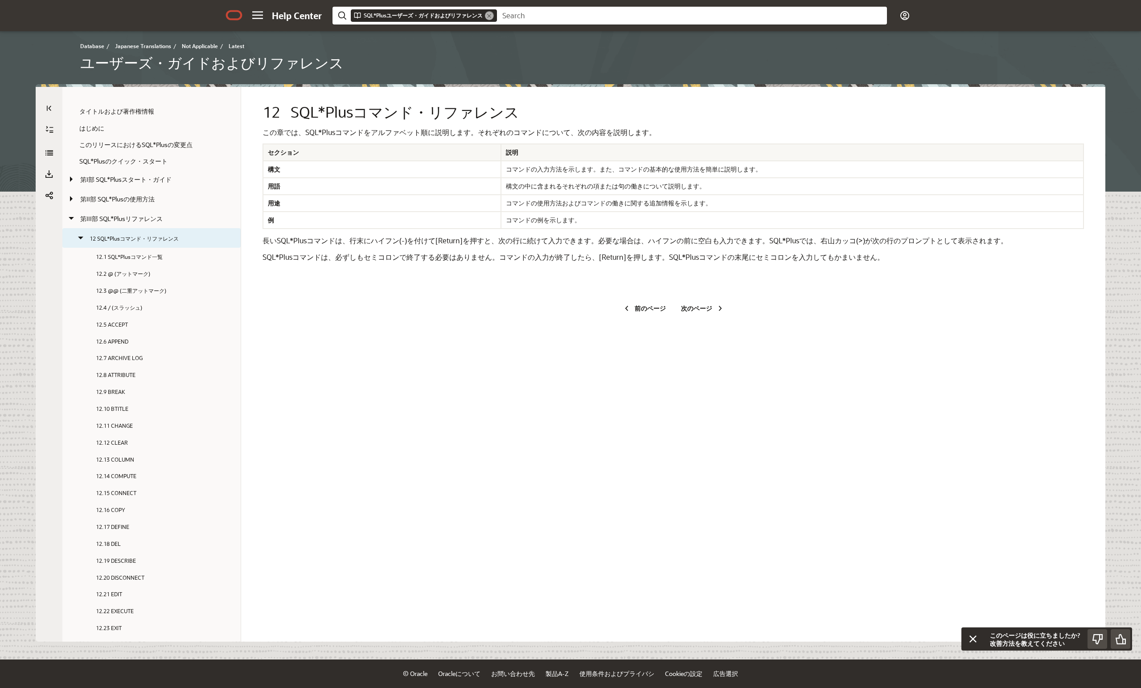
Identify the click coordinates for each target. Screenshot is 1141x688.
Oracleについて (459, 673)
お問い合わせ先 (513, 673)
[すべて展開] (49, 130)
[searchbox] (692, 15)
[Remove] (489, 15)
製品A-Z (557, 673)
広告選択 (725, 673)
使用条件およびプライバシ (616, 673)
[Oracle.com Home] (234, 15)
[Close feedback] (973, 639)
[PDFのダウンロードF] (49, 174)
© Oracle (415, 673)
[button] (257, 15)
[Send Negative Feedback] (1097, 639)
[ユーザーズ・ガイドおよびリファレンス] (49, 153)
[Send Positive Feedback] (1120, 639)
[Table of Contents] (49, 108)
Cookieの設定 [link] (683, 673)
